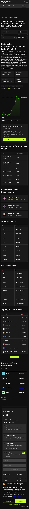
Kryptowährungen (22, 478)
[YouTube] (7, 415)
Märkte (24, 5)
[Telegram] (10, 415)
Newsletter (8, 5)
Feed (2, 5)
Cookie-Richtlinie (17, 496)
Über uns (5, 478)
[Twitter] (4, 415)
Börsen (19, 480)
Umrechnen (4, 17)
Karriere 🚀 (6, 480)
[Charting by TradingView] (3, 118)
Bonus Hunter (16, 5)
